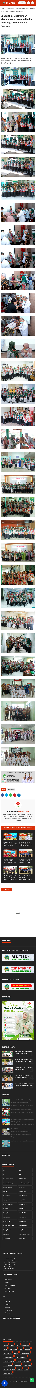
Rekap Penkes (28, 1365)
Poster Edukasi (8, 1365)
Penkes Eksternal (26, 1353)
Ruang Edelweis (23, 1200)
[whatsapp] (10, 795)
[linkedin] (19, 795)
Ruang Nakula (22, 1217)
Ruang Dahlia (6, 1200)
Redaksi (7, 1304)
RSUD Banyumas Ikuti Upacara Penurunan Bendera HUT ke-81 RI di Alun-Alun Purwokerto (10, 877)
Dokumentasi (10, 8)
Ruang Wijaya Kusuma (24, 1234)
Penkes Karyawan (9, 1357)
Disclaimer (7, 1313)
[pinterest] (14, 795)
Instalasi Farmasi (8, 1178)
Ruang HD (21, 1208)
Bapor (13, 1345)
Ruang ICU (6, 1212)
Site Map (7, 1282)
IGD (20, 1170)
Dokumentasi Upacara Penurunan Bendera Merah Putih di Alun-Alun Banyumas (25, 860)
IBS (4, 1170)
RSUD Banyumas (24, 1381)
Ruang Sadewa (23, 1225)
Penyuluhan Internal (9, 1361)
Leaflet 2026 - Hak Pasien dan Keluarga (22, 1141)
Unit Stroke (22, 1238)
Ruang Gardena (23, 1204)
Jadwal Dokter (8, 1353)
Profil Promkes (8, 1279)
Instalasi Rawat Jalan (24, 1183)
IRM (20, 1174)
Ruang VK (5, 1234)
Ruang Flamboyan (8, 1204)
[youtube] (25, 1384)
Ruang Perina (22, 1221)
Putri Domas (18, 1365)
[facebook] (2, 795)
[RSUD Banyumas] (9, 4)
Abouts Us (7, 1301)
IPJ (4, 1174)
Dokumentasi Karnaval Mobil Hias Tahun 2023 (23, 1068)
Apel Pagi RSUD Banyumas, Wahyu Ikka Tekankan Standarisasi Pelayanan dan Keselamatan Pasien (23, 1076)
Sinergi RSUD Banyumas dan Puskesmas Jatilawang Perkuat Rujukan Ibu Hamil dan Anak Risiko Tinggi (21, 1133)
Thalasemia (6, 1238)
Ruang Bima (6, 1195)
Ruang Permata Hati (8, 1225)
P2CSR (5, 1191)
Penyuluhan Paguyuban (23, 1361)
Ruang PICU (6, 1221)
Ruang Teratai (22, 1230)
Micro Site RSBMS (9, 1291)
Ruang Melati (6, 1217)
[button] (4, 1383)
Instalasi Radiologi (8, 1183)
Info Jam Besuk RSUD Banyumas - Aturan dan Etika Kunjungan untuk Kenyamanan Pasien (24, 1085)
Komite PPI (22, 1187)
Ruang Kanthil (22, 1212)
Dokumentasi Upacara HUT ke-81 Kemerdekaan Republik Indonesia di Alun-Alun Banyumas (25, 877)
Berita (18, 1345)
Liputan (16, 1353)
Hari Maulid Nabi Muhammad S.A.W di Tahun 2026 (23, 1052)
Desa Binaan (26, 1345)
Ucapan (20, 1369)
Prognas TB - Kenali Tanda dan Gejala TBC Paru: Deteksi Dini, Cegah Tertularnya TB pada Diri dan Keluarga (22, 1102)
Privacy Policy (8, 1310)
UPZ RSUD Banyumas (10, 1369)
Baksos (6, 1345)
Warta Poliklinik (8, 1373)
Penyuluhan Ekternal (21, 1357)
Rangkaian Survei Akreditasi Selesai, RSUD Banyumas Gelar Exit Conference (22, 1111)
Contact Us (7, 1307)
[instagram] (22, 1384)
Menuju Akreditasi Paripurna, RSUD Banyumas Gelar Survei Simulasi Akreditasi (10, 860)
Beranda (3, 8)
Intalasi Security (7, 1187)
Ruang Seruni (6, 1230)
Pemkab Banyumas (10, 1285)
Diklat (6, 1349)
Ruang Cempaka (23, 1195)
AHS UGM (7, 1288)
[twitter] (6, 795)
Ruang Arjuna (22, 1191)
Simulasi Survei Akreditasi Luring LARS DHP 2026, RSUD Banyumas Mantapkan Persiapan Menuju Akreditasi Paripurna (10, 844)
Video (27, 1369)
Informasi (28, 1349)
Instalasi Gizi (22, 1178)
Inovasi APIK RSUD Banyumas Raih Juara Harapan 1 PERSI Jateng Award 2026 (25, 844)
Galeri (21, 1349)
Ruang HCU (6, 1208)
